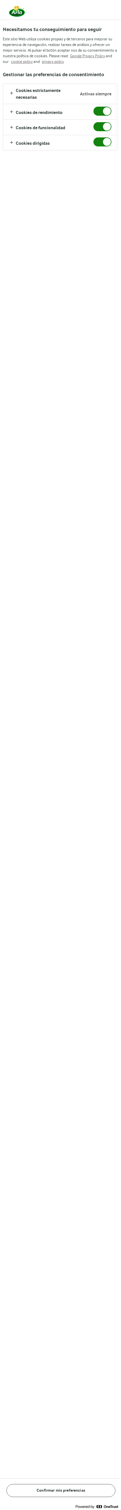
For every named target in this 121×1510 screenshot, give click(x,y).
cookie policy (22, 61)
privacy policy (53, 61)
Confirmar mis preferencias (61, 1490)
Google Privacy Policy (87, 56)
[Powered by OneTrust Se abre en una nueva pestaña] (96, 1506)
